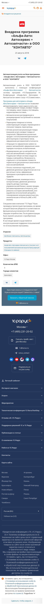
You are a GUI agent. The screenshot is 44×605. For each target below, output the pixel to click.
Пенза (26, 490)
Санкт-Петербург (30, 498)
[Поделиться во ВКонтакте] (19, 59)
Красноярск (6, 485)
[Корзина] (37, 8)
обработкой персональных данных (22, 565)
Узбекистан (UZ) (10, 516)
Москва (5, 472)
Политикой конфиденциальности (18, 583)
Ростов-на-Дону (8, 494)
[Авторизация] (40, 8)
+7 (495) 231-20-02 (35, 2)
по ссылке (25, 573)
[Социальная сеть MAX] (32, 359)
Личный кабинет (12, 381)
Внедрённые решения (12, 14)
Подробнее (28, 593)
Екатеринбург (29, 477)
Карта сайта (7, 463)
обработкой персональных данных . (22, 586)
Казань (26, 481)
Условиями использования (21, 581)
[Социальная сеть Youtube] (17, 359)
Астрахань (28, 472)
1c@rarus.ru (23, 303)
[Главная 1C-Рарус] (19, 8)
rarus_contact (24, 353)
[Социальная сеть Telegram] (27, 359)
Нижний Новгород (31, 485)
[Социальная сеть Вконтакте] (11, 359)
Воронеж (5, 477)
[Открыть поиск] (34, 8)
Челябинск (6, 502)
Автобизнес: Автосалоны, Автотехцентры (17, 236)
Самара (5, 498)
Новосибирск (7, 490)
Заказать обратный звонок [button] (22, 297)
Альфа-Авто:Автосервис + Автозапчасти (22, 90)
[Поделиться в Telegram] (25, 59)
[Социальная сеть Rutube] (22, 359)
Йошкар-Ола (7, 481)
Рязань (26, 494)
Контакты (6, 455)
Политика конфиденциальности (23, 534)
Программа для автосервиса (14, 101)
